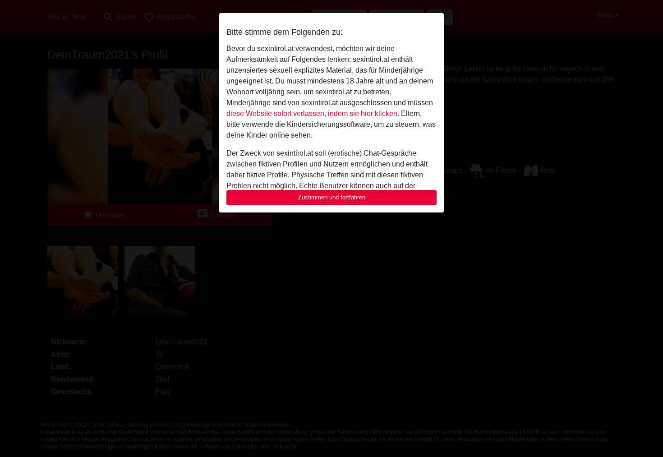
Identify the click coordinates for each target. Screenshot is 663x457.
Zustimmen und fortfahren (331, 197)
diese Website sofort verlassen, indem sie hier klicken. (312, 113)
